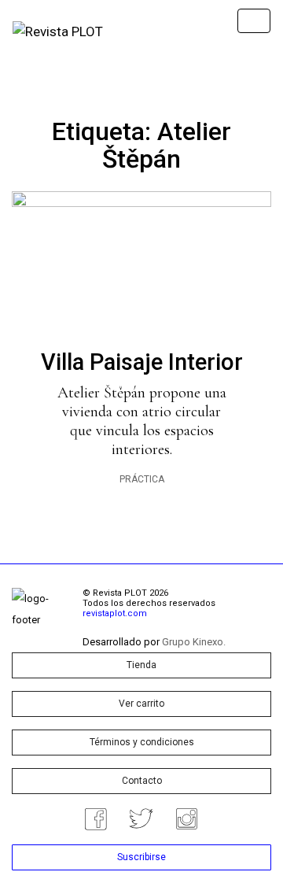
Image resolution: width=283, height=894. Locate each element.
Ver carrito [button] (141, 703)
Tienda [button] (141, 664)
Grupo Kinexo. (194, 642)
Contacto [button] (142, 780)
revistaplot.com (115, 613)
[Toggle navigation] (253, 21)
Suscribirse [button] (141, 857)
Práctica (141, 479)
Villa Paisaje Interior (142, 362)
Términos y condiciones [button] (142, 742)
